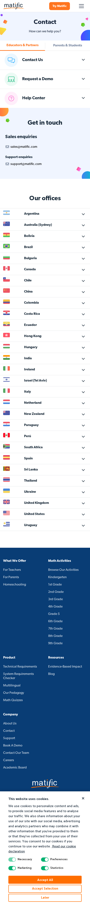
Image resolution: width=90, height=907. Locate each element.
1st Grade (55, 584)
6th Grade (55, 621)
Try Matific (60, 6)
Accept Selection (45, 888)
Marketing (25, 868)
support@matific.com (26, 164)
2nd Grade (56, 592)
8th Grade (55, 636)
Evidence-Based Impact (65, 666)
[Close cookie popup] (83, 798)
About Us (10, 723)
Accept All (45, 880)
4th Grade (55, 606)
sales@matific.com (23, 147)
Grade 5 (54, 614)
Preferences (59, 859)
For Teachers (12, 570)
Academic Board (15, 767)
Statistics (56, 868)
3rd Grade (55, 599)
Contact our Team (16, 753)
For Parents (11, 577)
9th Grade (55, 643)
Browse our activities (63, 570)
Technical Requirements (20, 666)
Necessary (25, 859)
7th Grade (55, 628)
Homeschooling (14, 584)
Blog (51, 674)
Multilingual (12, 685)
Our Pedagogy (13, 693)
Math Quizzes (13, 700)
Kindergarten (57, 577)
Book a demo (12, 745)
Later (45, 897)
